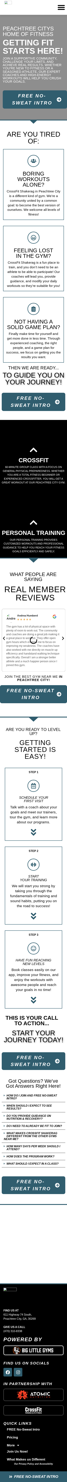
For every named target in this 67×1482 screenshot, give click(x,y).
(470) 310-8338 (12, 1331)
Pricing (12, 1437)
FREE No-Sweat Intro (23, 1429)
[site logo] (10, 1296)
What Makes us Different (26, 1459)
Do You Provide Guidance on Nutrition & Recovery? (29, 1117)
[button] (4, 638)
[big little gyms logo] (33, 1350)
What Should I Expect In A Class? (33, 1163)
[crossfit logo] (33, 1410)
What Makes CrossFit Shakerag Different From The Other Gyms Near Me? (30, 1136)
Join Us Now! (17, 1451)
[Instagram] (18, 1372)
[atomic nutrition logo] (33, 1395)
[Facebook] (7, 1372)
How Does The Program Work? (30, 1156)
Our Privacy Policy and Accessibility (33, 1464)
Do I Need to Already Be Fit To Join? (34, 1126)
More (11, 1445)
